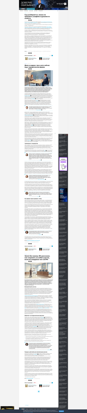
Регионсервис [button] (35, 326)
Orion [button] (45, 150)
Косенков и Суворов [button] (27, 95)
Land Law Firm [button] (35, 354)
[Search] (57, 11)
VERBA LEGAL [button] (29, 140)
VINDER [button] (38, 196)
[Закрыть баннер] (13, 406)
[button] (28, 20)
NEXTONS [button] (37, 100)
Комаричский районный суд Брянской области (31, 295)
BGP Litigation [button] (33, 98)
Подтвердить (61, 411)
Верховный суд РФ (37, 378)
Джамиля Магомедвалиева (31, 240)
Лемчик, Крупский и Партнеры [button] (41, 179)
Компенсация (30, 51)
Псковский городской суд (46, 51)
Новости (60, 134)
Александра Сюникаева (30, 378)
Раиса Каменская (37, 240)
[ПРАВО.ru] (23, 8)
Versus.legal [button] (42, 317)
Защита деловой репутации (37, 51)
